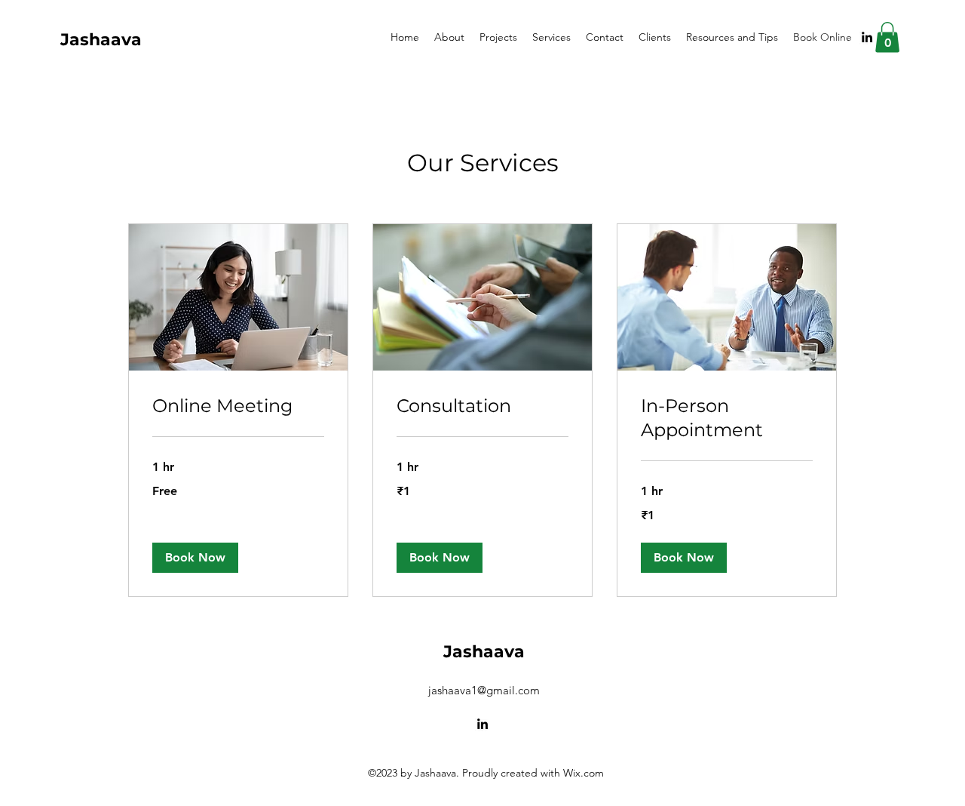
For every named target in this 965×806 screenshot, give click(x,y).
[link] (238, 406)
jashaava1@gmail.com (484, 690)
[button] (887, 37)
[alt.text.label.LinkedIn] (867, 37)
